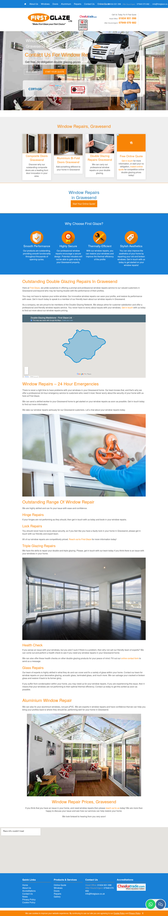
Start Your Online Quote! (84, 203)
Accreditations (29, 890)
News (25, 896)
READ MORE (31, 72)
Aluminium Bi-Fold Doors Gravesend (68, 160)
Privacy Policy (29, 899)
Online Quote (60, 885)
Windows (45, 3)
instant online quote (131, 168)
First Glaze (35, 287)
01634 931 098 (114, 4)
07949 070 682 (143, 4)
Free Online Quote (131, 156)
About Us (33, 3)
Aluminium (66, 3)
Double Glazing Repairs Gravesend (100, 158)
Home (25, 885)
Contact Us (89, 3)
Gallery (57, 896)
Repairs (77, 3)
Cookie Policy (28, 902)
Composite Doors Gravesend (37, 158)
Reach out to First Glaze (80, 539)
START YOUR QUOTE (54, 71)
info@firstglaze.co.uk (95, 893)
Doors (55, 3)
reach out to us (112, 807)
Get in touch (127, 160)
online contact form (130, 658)
